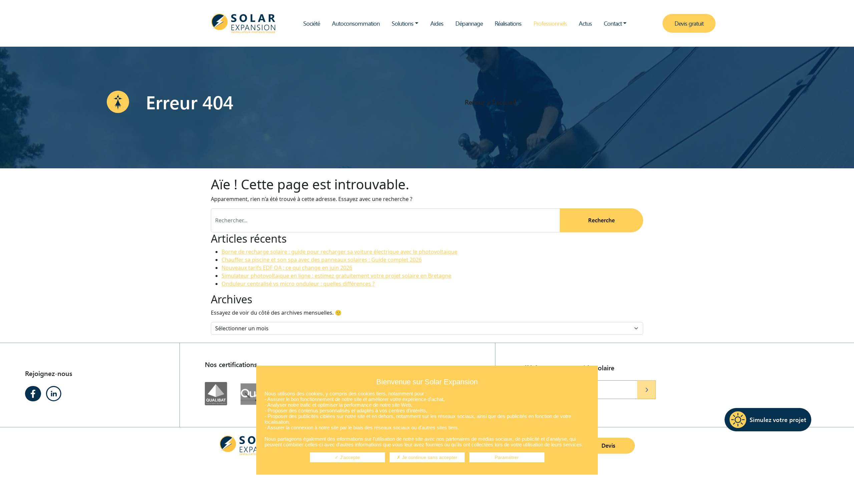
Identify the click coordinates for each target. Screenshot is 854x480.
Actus (585, 23)
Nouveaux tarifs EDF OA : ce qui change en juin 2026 (287, 267)
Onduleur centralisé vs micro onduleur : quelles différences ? (298, 283)
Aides (436, 23)
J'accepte (349, 457)
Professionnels (550, 23)
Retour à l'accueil (490, 101)
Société (311, 23)
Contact (613, 23)
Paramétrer (507, 457)
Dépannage (469, 23)
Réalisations (508, 23)
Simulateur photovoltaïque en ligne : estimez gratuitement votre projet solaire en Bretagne (336, 275)
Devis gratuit (689, 23)
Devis (608, 445)
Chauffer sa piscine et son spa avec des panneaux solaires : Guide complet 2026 (322, 259)
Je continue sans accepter (429, 457)
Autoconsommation (356, 23)
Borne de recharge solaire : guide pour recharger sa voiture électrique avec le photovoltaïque (339, 251)
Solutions (402, 23)
